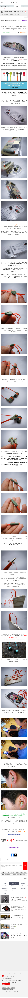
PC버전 (19, 973)
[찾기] (24, 8)
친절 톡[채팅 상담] (5, 984)
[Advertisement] (14, 956)
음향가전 (14, 883)
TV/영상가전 (23, 888)
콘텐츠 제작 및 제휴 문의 (7, 989)
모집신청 (10, 6)
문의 (10, 8)
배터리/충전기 (4, 885)
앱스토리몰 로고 (3, 977)
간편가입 (8, 973)
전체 (5, 883)
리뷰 (4, 8)
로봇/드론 (14, 888)
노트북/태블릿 (23, 891)
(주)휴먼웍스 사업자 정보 (10, 976)
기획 (5, 893)
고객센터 (14, 973)
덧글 (7, 859)
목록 (26, 17)
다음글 (14, 872)
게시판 (17, 6)
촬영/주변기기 (14, 885)
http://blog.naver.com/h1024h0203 (14, 834)
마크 (24, 6)
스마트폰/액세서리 (23, 885)
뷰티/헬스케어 (14, 891)
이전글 (14, 874)
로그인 (3, 973)
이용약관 (13, 987)
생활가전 (5, 891)
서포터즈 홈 (3, 6)
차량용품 (23, 883)
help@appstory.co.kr (9, 978)
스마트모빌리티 (4, 888)
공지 (17, 8)
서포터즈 (14, 2)
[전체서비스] (1, 2)
